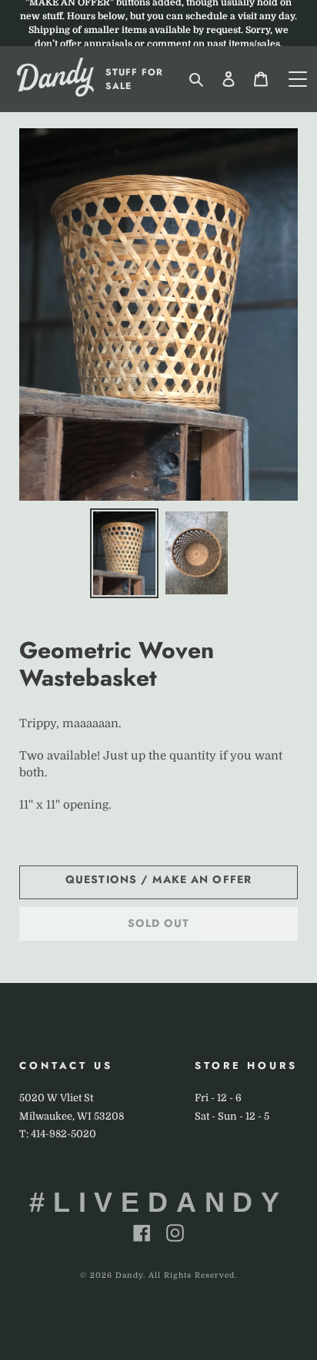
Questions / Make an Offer (158, 879)
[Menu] (298, 79)
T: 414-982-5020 (57, 1134)
